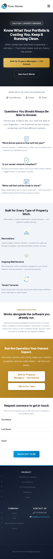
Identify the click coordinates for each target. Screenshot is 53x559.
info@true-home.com (41, 517)
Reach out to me (26, 454)
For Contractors (27, 482)
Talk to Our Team (26, 386)
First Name (6, 419)
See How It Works (26, 74)
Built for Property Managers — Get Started (26, 62)
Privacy (14, 528)
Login (28, 497)
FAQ (14, 518)
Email (3, 441)
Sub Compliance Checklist (14, 523)
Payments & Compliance (27, 477)
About (14, 513)
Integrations (27, 492)
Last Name (6, 429)
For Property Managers (27, 487)
